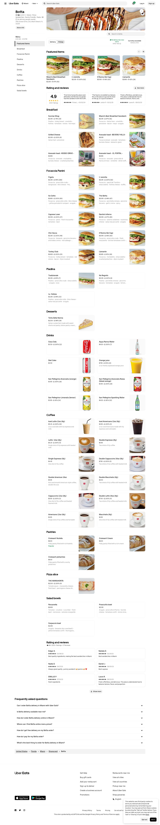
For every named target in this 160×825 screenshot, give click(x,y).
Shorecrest (53, 751)
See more (140, 88)
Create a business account (91, 790)
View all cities (118, 777)
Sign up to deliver (87, 786)
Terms (98, 810)
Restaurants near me (121, 773)
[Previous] (139, 52)
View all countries (120, 782)
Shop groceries (119, 795)
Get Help (83, 773)
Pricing (107, 810)
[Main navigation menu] (5, 3)
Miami (42, 751)
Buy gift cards (85, 777)
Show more (97, 691)
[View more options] (142, 11)
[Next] (143, 52)
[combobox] (86, 3)
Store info (20, 28)
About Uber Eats (119, 790)
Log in (142, 3)
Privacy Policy (87, 810)
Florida (34, 751)
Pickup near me (119, 786)
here (147, 814)
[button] (80, 706)
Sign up (151, 3)
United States (21, 751)
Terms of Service (109, 814)
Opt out (144, 819)
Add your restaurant (88, 782)
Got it (153, 819)
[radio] (53, 42)
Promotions (84, 795)
